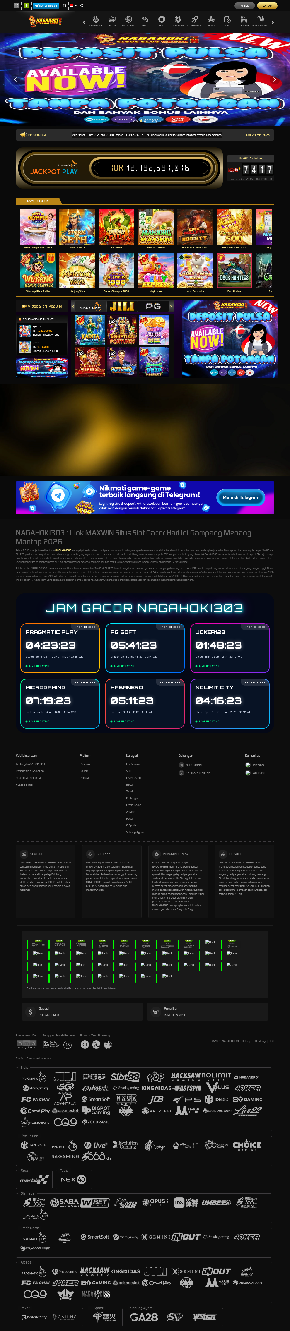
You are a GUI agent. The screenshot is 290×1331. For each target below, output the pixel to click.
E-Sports (244, 25)
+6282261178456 (198, 773)
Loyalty (84, 771)
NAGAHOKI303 (63, 550)
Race (145, 25)
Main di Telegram (48, 5)
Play (70, 171)
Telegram (258, 765)
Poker (227, 25)
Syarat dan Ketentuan (29, 778)
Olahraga (178, 25)
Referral (84, 778)
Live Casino (128, 25)
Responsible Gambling (30, 771)
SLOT (129, 771)
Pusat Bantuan (25, 785)
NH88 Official (194, 765)
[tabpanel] (145, 79)
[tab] (90, 306)
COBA (93, 325)
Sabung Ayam (260, 25)
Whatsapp (259, 773)
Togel (161, 25)
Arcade (211, 25)
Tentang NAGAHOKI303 (30, 764)
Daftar (267, 5)
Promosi (85, 764)
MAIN (40, 226)
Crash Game (194, 25)
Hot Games (95, 25)
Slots (112, 25)
